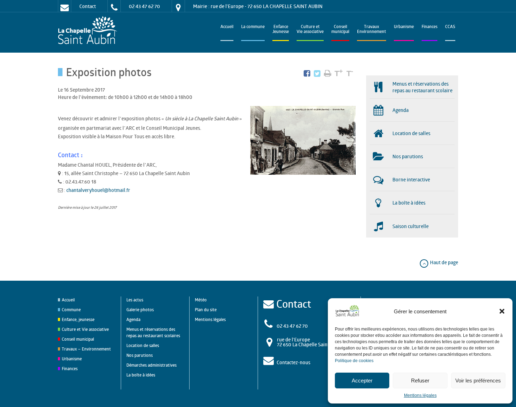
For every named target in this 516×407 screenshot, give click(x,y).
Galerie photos (140, 310)
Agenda (133, 319)
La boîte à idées (140, 375)
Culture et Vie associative (310, 30)
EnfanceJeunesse (280, 30)
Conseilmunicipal (340, 30)
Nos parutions (139, 355)
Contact (87, 6)
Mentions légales (420, 395)
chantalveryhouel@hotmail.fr (98, 190)
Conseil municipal (78, 339)
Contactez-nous (293, 362)
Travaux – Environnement (86, 349)
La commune (253, 27)
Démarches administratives (151, 365)
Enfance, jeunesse (78, 319)
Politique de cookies (354, 360)
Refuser (420, 380)
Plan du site (206, 310)
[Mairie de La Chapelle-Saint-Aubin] (89, 31)
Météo (201, 300)
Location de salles (142, 345)
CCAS (450, 27)
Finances (429, 27)
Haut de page (443, 262)
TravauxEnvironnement (371, 30)
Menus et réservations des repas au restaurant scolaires (153, 332)
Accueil (226, 27)
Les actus (134, 300)
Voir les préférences (478, 380)
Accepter (362, 380)
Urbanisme (404, 27)
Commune (71, 310)
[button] (501, 311)
